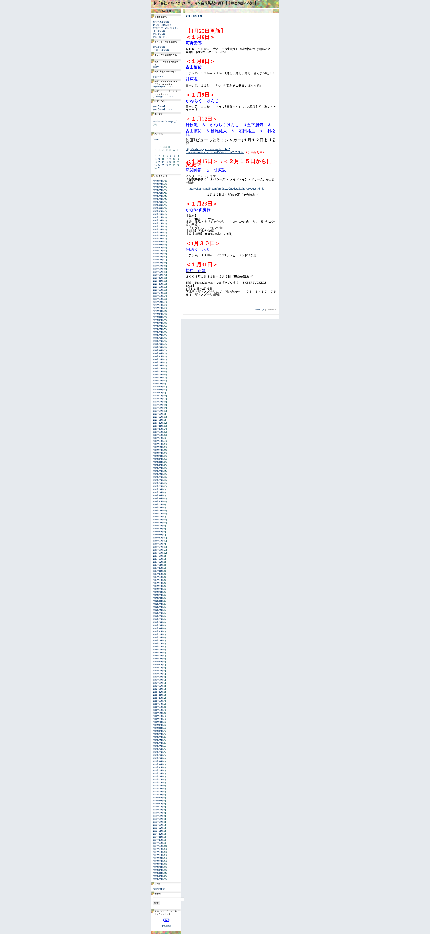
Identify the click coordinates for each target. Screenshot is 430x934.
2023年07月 (158, 293)
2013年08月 (158, 637)
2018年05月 (158, 480)
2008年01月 (158, 831)
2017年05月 (158, 516)
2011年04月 (158, 713)
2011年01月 (158, 722)
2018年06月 (158, 477)
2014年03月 (158, 619)
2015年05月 (158, 589)
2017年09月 (158, 504)
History (156, 139)
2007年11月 (158, 837)
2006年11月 (158, 873)
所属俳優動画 (159, 889)
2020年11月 (158, 390)
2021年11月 (158, 353)
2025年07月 (158, 220)
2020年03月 (158, 414)
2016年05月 (158, 553)
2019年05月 (158, 444)
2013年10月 (158, 631)
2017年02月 (158, 526)
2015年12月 (158, 568)
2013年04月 (158, 649)
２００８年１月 (194, 16)
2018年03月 (158, 486)
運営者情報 (166, 926)
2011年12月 (158, 692)
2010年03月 (158, 752)
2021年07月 (158, 365)
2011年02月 (158, 719)
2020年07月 (158, 402)
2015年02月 (158, 595)
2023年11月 (158, 281)
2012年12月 (158, 661)
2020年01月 (158, 420)
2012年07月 (158, 674)
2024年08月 (158, 254)
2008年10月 (158, 804)
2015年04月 (158, 592)
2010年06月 (158, 743)
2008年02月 (158, 828)
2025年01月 (158, 238)
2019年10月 (158, 429)
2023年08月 (158, 290)
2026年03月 (158, 196)
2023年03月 (158, 305)
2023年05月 (158, 299)
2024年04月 (158, 266)
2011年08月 (158, 701)
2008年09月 (158, 807)
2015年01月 (158, 598)
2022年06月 (158, 332)
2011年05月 (158, 710)
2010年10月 (158, 731)
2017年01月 (158, 529)
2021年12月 (158, 350)
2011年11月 (158, 695)
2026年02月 (158, 199)
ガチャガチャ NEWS (163, 86)
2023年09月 (158, 287)
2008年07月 (158, 813)
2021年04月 (158, 374)
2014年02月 (158, 622)
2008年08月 (158, 810)
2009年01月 (158, 794)
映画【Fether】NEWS (162, 109)
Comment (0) (260, 309)
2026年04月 (158, 193)
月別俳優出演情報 (161, 22)
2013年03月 (158, 652)
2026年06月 (158, 187)
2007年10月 (158, 840)
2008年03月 (158, 825)
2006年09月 (158, 879)
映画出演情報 (159, 34)
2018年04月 (158, 483)
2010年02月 (158, 755)
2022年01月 (158, 347)
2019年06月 (158, 441)
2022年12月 (158, 314)
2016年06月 (158, 550)
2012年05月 (158, 680)
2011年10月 (158, 698)
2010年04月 (158, 749)
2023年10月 (158, 284)
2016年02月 (158, 562)
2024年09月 (158, 250)
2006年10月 (158, 876)
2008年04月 (158, 822)
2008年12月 (158, 797)
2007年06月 (158, 852)
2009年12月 (158, 761)
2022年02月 (158, 344)
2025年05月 (158, 226)
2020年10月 (158, 393)
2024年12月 (158, 241)
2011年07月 (158, 704)
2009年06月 (158, 779)
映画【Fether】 (159, 106)
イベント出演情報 (161, 50)
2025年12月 (158, 205)
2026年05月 (158, 190)
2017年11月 (158, 498)
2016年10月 (158, 538)
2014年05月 (158, 616)
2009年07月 (158, 776)
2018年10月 (158, 465)
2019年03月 (158, 450)
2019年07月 (158, 438)
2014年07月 (158, 610)
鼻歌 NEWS (158, 77)
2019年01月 (158, 456)
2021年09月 (158, 359)
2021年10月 (158, 356)
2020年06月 (158, 405)
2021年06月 (158, 368)
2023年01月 (158, 311)
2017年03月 (158, 522)
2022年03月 (158, 341)
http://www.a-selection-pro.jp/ (165, 121)
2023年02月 (158, 308)
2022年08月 (158, 326)
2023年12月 (158, 278)
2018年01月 (158, 492)
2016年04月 (158, 556)
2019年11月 (158, 426)
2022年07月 (158, 329)
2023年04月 (158, 302)
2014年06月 (158, 613)
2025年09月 (158, 214)
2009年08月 (158, 773)
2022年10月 (158, 320)
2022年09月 (158, 323)
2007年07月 (158, 849)
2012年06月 (158, 677)
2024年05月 (158, 263)
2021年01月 (158, 383)
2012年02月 (158, 686)
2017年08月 (158, 507)
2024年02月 (158, 272)
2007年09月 (158, 843)
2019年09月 (158, 432)
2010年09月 (158, 734)
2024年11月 (158, 244)
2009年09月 (158, 770)
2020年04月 (158, 411)
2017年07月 (158, 510)
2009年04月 (158, 785)
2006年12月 (158, 870)
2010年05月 (158, 746)
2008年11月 (158, 801)
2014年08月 (158, 607)
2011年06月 (158, 707)
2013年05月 (158, 646)
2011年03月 (158, 716)
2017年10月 (158, 501)
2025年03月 (158, 232)
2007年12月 (158, 834)
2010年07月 (158, 740)
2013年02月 (158, 655)
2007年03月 (158, 861)
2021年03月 (158, 377)
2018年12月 (158, 459)
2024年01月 (158, 275)
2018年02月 (158, 489)
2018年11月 (158, 462)
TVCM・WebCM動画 (162, 25)
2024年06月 (158, 260)
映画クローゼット (161, 37)
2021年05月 (158, 371)
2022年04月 (158, 338)
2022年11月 (158, 317)
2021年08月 (158, 362)
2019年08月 (158, 435)
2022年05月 (158, 335)
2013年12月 (158, 628)
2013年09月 (158, 634)
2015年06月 (158, 586)
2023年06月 (158, 296)
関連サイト (158, 67)
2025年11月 (158, 208)
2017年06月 (158, 513)
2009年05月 (158, 782)
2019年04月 (158, 447)
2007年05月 (158, 855)
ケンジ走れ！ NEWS (163, 96)
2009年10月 (158, 767)
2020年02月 (158, 417)
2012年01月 (158, 689)
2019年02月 (158, 453)
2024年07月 (158, 257)
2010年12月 (158, 725)
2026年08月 (158, 181)
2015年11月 (158, 571)
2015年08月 (158, 580)
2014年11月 (158, 601)
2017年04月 (158, 519)
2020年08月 (158, 399)
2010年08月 (158, 737)
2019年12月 (158, 423)
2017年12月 (158, 495)
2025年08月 (158, 217)
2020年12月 (158, 386)
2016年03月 (158, 559)
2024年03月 (158, 269)
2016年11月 (158, 535)
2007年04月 (158, 858)
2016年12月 (158, 532)
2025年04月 (158, 229)
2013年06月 (158, 643)
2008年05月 (158, 819)
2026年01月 (158, 202)
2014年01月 (158, 625)
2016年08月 (158, 544)
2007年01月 (158, 867)
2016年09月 (158, 541)
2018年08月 (158, 471)
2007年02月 (158, 864)
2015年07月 (158, 583)
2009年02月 (158, 791)
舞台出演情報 (159, 47)
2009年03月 (158, 788)
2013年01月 (158, 658)
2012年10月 (158, 665)
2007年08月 (158, 846)
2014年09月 (158, 604)
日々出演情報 (159, 31)
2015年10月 (158, 574)
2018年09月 (158, 468)
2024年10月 (158, 247)
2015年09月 (158, 577)
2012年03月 (158, 683)
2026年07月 (158, 184)
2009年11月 (158, 764)
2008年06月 (158, 816)
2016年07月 (158, 547)
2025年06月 (158, 223)
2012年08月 (158, 671)
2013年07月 (158, 640)
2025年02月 (158, 235)
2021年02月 (158, 380)
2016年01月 (158, 565)
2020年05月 (158, 408)
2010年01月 (158, 758)
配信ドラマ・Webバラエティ (166, 28)
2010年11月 (158, 728)
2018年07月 (158, 474)
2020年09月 (158, 396)
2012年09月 (158, 668)
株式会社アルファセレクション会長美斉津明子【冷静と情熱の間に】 (206, 3)
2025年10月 (158, 211)
